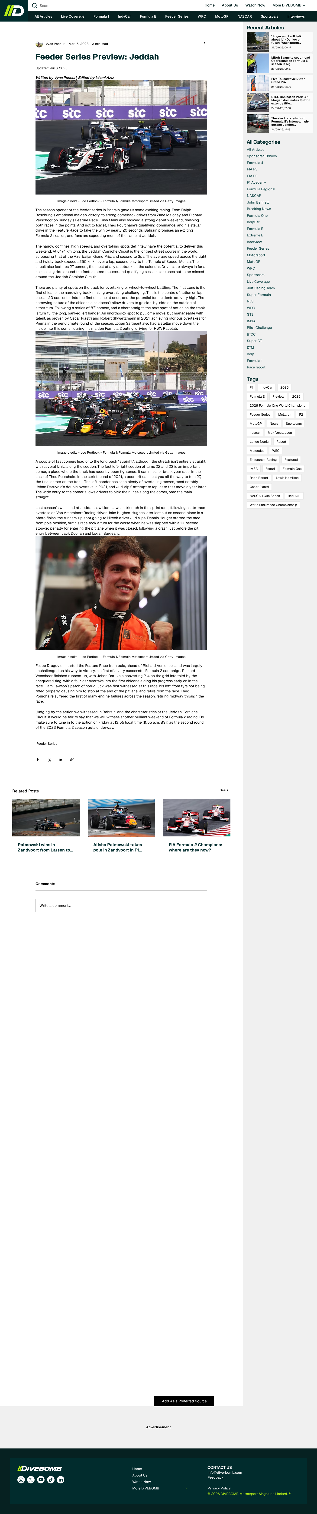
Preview (278, 396)
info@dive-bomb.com (225, 1472)
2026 (296, 396)
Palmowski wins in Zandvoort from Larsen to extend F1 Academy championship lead (44, 847)
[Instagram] (21, 1479)
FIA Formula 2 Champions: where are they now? (195, 847)
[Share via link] (72, 759)
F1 (251, 387)
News (274, 423)
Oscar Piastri (259, 487)
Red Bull (294, 496)
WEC (275, 451)
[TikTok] (51, 1479)
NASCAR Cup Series (265, 496)
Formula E (257, 396)
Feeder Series (46, 743)
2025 (284, 387)
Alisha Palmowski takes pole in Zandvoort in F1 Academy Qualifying (117, 847)
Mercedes (257, 451)
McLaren (284, 414)
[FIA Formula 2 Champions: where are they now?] (197, 817)
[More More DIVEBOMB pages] (304, 5)
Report (281, 442)
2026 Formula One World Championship (279, 405)
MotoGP (256, 423)
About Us (139, 1475)
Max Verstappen (280, 432)
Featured (291, 460)
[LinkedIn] (60, 1479)
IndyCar (266, 387)
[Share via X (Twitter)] (49, 759)
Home (137, 1469)
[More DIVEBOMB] (187, 1488)
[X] (31, 1479)
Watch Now (141, 1481)
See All (225, 790)
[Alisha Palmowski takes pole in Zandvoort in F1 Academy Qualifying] (121, 818)
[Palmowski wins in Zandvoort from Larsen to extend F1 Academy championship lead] (46, 817)
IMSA (254, 469)
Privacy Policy (219, 1488)
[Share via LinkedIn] (60, 759)
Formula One (292, 469)
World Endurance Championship (273, 505)
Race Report (259, 478)
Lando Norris (259, 442)
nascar (255, 432)
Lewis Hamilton (287, 478)
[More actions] (204, 44)
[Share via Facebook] (38, 759)
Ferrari (270, 469)
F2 (301, 414)
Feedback (215, 1477)
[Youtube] (41, 1479)
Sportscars (294, 423)
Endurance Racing (263, 460)
